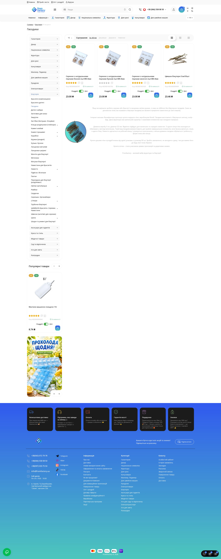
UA (187, 8)
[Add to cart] (57, 328)
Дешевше (102, 38)
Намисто (34, 169)
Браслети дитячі (37, 102)
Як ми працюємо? (90, 478)
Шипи (33, 218)
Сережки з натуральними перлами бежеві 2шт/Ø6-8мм (78, 77)
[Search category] (64, 9)
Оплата (161, 478)
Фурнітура (35, 55)
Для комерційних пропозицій (95, 484)
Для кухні (34, 61)
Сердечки (35, 193)
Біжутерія (35, 94)
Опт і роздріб (58, 2)
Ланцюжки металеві (39, 147)
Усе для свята (36, 250)
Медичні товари (37, 239)
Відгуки (71, 2)
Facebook (64, 474)
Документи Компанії (91, 481)
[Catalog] (55, 9)
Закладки (162, 466)
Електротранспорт (128, 504)
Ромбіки (34, 190)
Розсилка (162, 469)
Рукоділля (35, 83)
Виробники (87, 498)
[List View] (180, 38)
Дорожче (112, 38)
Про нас (86, 460)
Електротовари (37, 89)
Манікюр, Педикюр (38, 72)
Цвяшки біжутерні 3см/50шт (177, 76)
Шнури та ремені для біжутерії (43, 221)
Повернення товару (91, 487)
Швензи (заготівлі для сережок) (43, 214)
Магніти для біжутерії (39, 154)
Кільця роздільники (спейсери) (43, 125)
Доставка (87, 463)
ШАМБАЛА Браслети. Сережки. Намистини (43, 209)
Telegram (64, 456)
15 (69, 38)
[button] (54, 394)
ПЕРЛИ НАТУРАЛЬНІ (39, 186)
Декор (33, 44)
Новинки (121, 38)
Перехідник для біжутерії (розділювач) (41, 181)
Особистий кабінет (166, 460)
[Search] (124, 9)
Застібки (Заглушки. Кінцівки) (42, 121)
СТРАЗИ (34, 201)
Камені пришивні (38, 132)
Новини (31, 2)
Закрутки (34, 117)
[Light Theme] (192, 8)
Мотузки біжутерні (38, 161)
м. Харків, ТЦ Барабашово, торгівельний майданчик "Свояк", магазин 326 (41, 486)
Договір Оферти (89, 493)
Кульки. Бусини (37, 143)
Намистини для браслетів (41, 165)
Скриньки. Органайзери (40, 197)
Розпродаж (35, 255)
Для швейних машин (39, 77)
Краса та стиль (37, 233)
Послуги (86, 472)
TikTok (62, 470)
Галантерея (35, 39)
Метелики (35, 158)
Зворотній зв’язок (166, 472)
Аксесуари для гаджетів (40, 228)
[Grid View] (172, 38)
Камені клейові (37, 128)
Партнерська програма (92, 501)
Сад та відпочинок (38, 244)
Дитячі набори (37, 110)
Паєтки (34, 176)
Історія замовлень (166, 463)
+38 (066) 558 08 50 (155, 9)
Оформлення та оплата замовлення (97, 469)
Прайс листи (44, 2)
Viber (62, 460)
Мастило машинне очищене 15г (43, 307)
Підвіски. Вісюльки (38, 173)
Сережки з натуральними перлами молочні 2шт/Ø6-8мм (145, 77)
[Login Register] (174, 9)
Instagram (64, 465)
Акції (85, 504)
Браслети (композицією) (40, 99)
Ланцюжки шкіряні (38, 150)
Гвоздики (34, 106)
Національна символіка (40, 50)
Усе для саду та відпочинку (132, 501)
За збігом (93, 38)
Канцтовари (36, 66)
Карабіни (34, 136)
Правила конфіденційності (94, 495)
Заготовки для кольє (39, 114)
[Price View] (189, 38)
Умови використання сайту (94, 466)
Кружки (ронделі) (38, 139)
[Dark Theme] (192, 11)
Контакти (87, 475)
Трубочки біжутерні (39, 204)
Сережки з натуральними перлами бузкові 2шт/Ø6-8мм (112, 77)
